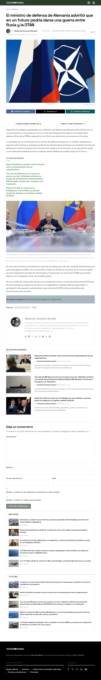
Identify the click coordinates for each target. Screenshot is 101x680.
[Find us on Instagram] (77, 669)
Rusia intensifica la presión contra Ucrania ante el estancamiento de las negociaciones (25, 167)
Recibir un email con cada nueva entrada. (23, 500)
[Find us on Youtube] (86, 669)
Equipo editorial (12, 669)
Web (54, 478)
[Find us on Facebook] (68, 669)
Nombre (10, 467)
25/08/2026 (24, 545)
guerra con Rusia (22, 307)
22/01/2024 (45, 31)
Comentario (12, 436)
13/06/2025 (24, 535)
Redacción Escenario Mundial (25, 31)
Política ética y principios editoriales (47, 669)
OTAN (62, 31)
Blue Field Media (37, 655)
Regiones (15, 9)
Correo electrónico (15, 478)
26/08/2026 (62, 361)
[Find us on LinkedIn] (81, 669)
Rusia (84, 31)
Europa (22, 9)
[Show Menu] (89, 2)
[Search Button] (93, 2)
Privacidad (34, 672)
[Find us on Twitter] (72, 669)
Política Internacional (72, 31)
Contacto (25, 669)
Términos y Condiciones (17, 672)
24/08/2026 (24, 525)
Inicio (8, 9)
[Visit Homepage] (15, 2)
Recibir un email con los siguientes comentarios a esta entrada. (33, 492)
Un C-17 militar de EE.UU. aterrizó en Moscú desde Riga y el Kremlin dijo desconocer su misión (55, 561)
